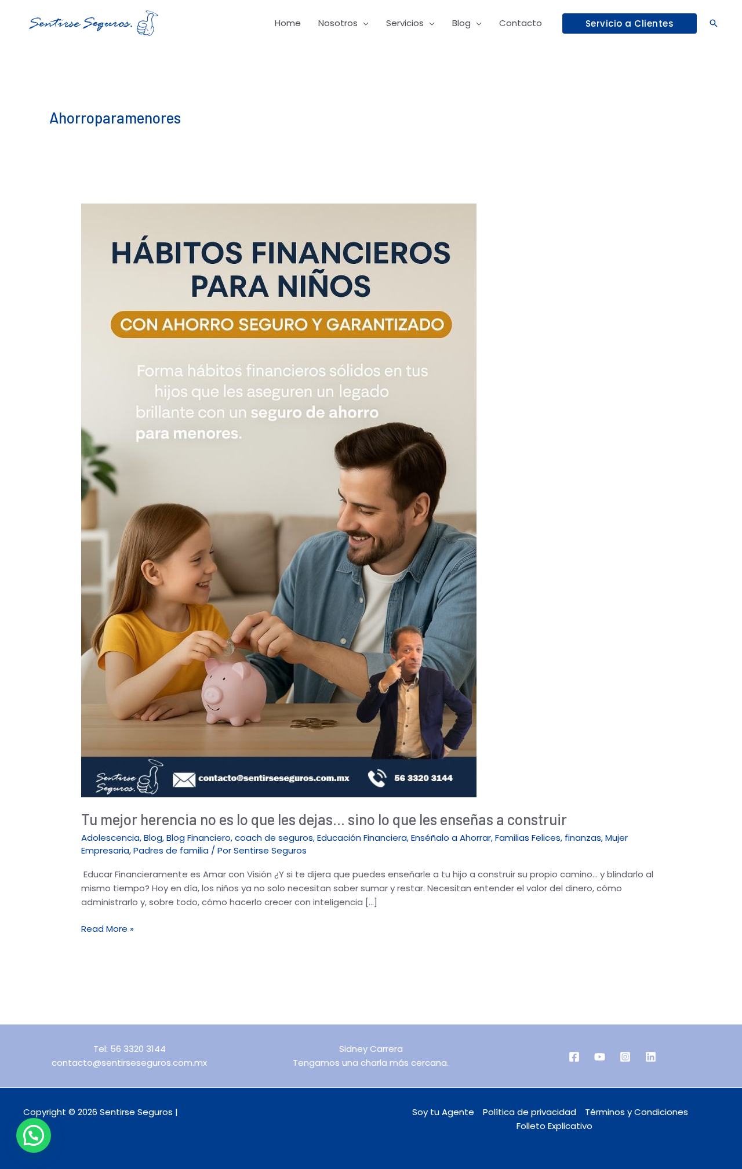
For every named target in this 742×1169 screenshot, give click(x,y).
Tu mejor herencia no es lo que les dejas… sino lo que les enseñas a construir (324, 819)
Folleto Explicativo (554, 1126)
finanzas (583, 838)
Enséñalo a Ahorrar (451, 838)
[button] (629, 23)
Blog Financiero (198, 838)
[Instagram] (625, 1056)
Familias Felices (528, 838)
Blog (153, 838)
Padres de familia (171, 850)
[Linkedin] (650, 1056)
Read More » (107, 928)
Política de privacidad (529, 1112)
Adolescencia (110, 838)
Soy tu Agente (443, 1112)
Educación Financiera (362, 838)
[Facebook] (574, 1056)
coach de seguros (274, 838)
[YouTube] (599, 1056)
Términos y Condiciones (636, 1112)
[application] (363, 23)
